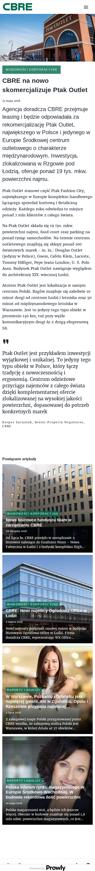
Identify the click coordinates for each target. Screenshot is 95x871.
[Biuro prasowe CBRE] (18, 11)
